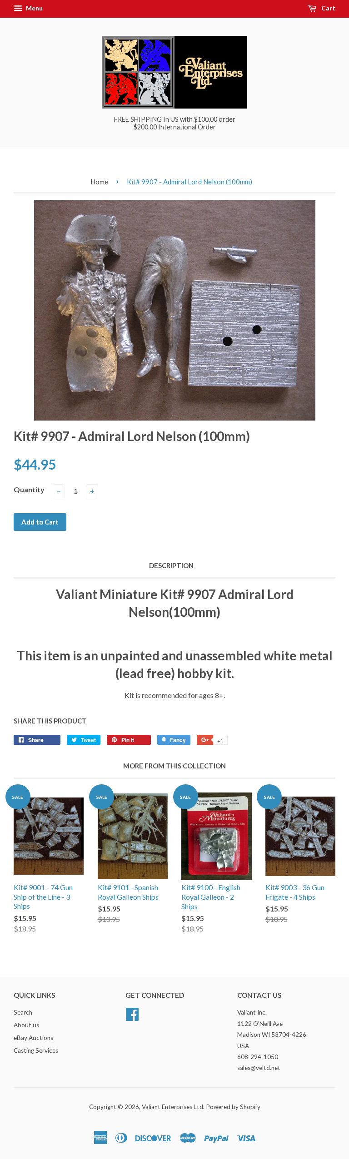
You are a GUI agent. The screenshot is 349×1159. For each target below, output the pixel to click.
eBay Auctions (33, 1037)
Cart (327, 8)
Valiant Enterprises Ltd (172, 1106)
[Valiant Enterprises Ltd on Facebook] (132, 1013)
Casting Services (36, 1050)
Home (99, 182)
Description (171, 565)
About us (26, 1025)
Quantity (29, 489)
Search (23, 1012)
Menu (34, 8)
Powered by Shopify (233, 1106)
